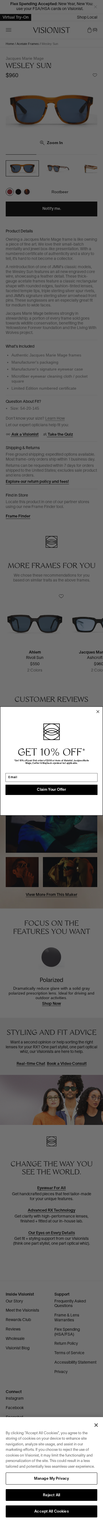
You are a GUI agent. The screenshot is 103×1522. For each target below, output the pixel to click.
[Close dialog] (98, 711)
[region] (51, 1469)
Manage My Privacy (51, 1479)
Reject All (51, 1495)
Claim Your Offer (51, 790)
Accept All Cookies (51, 1511)
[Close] (96, 1425)
